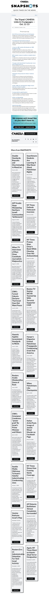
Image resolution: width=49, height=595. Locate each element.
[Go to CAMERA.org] (24, 133)
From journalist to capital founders (19, 92)
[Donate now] (24, 115)
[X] (28, 139)
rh (13, 27)
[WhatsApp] (36, 139)
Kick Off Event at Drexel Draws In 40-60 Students (23, 34)
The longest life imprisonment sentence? (21, 40)
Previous (14, 15)
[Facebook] (25, 139)
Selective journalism (16, 105)
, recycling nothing (17, 97)
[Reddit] (30, 139)
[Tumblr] (33, 142)
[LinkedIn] (33, 139)
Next (36, 15)
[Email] (36, 142)
